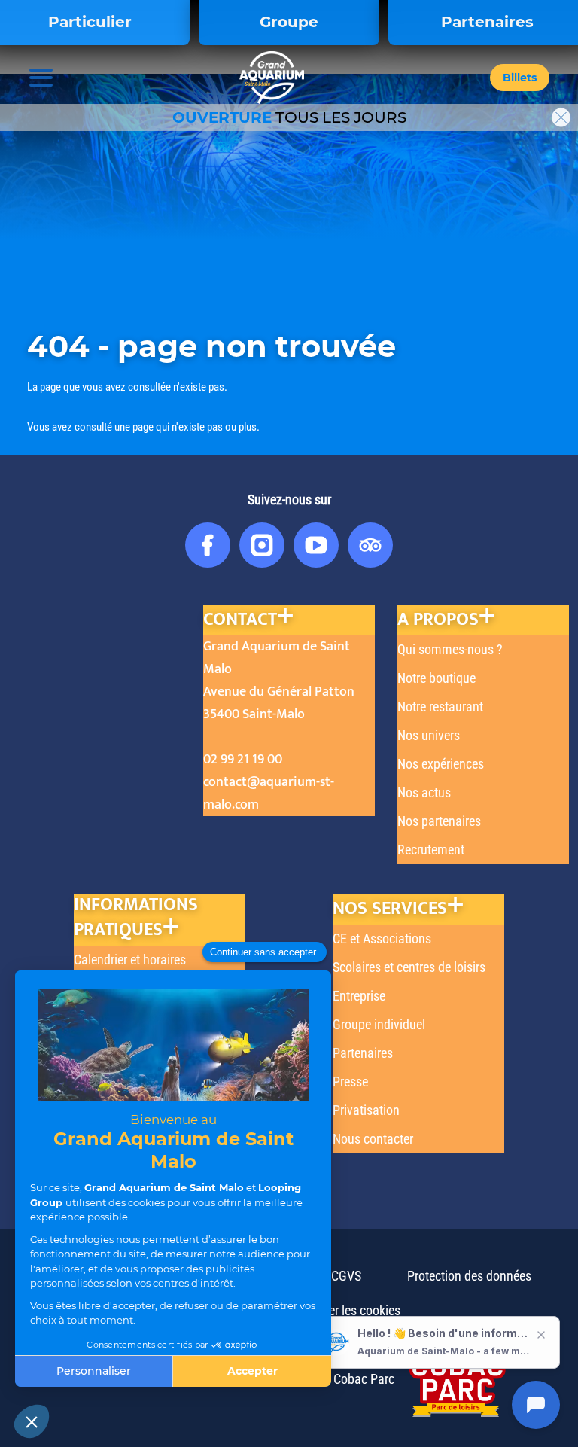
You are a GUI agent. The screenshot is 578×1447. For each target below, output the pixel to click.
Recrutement (430, 850)
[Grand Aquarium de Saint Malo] (271, 77)
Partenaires (363, 1053)
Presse (350, 1081)
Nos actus (424, 792)
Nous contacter (373, 1139)
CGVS (346, 1276)
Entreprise (359, 996)
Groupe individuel (379, 1024)
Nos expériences (440, 764)
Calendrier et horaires (130, 959)
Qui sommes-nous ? (450, 649)
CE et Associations (382, 938)
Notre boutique (436, 678)
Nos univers (428, 735)
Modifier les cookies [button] (347, 1310)
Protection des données (469, 1276)
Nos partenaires (439, 821)
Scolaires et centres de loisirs (409, 967)
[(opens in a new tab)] (450, 1379)
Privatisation (366, 1110)
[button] (519, 77)
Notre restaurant (440, 706)
